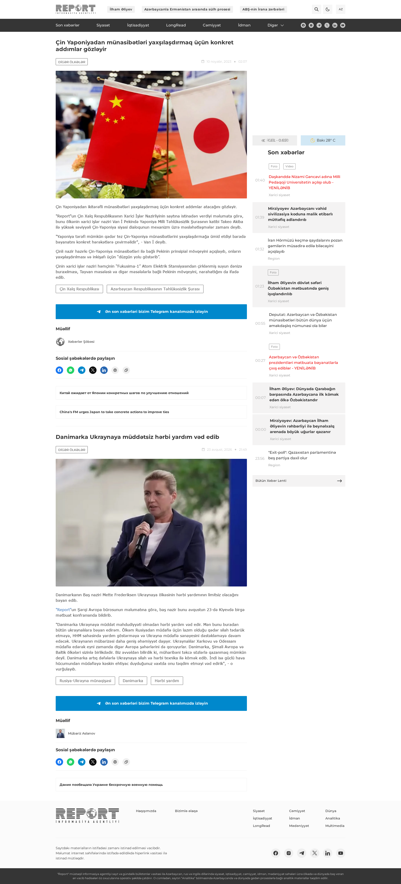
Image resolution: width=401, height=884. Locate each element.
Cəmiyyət (297, 811)
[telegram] (319, 25)
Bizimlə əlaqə (186, 811)
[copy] (126, 370)
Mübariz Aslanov (81, 733)
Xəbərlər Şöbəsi (81, 342)
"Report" (63, 609)
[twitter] (327, 25)
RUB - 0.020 (278, 140)
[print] (115, 370)
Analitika (332, 818)
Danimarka (133, 680)
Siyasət (259, 811)
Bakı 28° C (326, 140)
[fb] (303, 25)
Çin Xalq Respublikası (79, 289)
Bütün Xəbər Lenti (270, 481)
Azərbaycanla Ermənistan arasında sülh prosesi (187, 9)
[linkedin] (334, 25)
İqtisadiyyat (262, 818)
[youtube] (342, 25)
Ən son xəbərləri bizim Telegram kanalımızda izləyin (156, 311)
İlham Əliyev (121, 9)
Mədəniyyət (299, 826)
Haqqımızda (146, 811)
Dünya (330, 811)
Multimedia (334, 826)
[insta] (311, 25)
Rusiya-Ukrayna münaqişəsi (85, 680)
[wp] (70, 370)
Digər (273, 25)
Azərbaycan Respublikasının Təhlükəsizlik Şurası (155, 289)
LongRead (261, 826)
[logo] (76, 9)
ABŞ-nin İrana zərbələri (264, 9)
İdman (294, 818)
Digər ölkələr (71, 62)
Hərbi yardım (167, 680)
